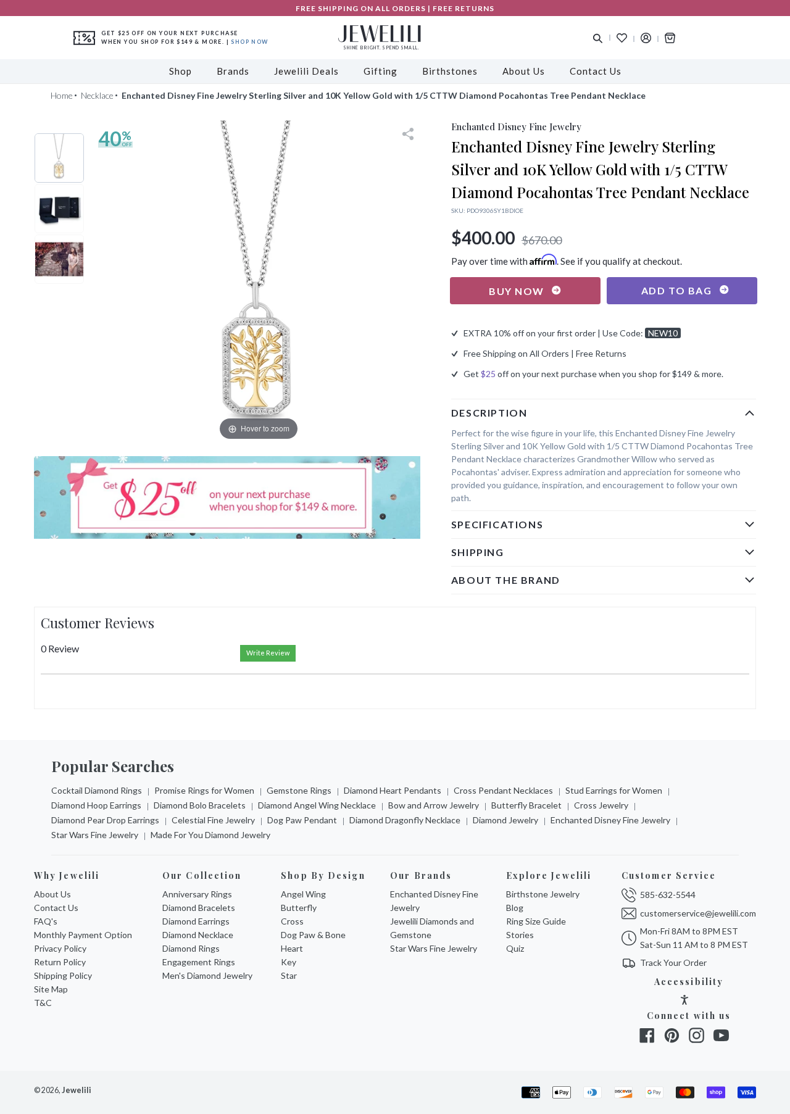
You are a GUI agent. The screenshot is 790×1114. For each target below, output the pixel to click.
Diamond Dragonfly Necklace (404, 820)
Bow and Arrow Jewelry (433, 805)
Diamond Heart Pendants (392, 790)
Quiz (515, 948)
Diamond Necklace (197, 934)
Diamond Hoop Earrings (96, 805)
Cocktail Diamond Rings (96, 790)
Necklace (97, 95)
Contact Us (56, 907)
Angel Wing (303, 894)
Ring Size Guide (536, 921)
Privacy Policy (60, 948)
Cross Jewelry (601, 805)
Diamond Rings (191, 948)
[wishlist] (622, 38)
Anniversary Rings (197, 894)
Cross (292, 921)
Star (289, 975)
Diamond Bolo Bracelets (200, 805)
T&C (43, 1002)
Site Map (51, 989)
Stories (520, 934)
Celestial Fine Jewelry (213, 820)
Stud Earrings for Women (613, 790)
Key (288, 962)
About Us (52, 894)
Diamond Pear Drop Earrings (105, 820)
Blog (514, 907)
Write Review (267, 653)
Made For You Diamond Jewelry (210, 834)
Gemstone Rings (299, 790)
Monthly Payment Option (83, 934)
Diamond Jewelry (505, 820)
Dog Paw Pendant (302, 820)
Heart (292, 948)
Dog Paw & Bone (313, 934)
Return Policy (60, 962)
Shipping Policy (63, 975)
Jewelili (76, 1090)
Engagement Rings (198, 962)
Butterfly (299, 907)
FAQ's (45, 921)
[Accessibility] (684, 1001)
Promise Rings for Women (204, 790)
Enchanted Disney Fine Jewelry (610, 820)
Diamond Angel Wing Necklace (317, 805)
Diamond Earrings (196, 921)
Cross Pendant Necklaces (503, 790)
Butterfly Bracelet (526, 805)
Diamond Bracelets (198, 907)
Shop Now (249, 41)
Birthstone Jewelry (543, 894)
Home (62, 95)
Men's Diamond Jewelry (207, 975)
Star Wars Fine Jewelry (94, 834)
